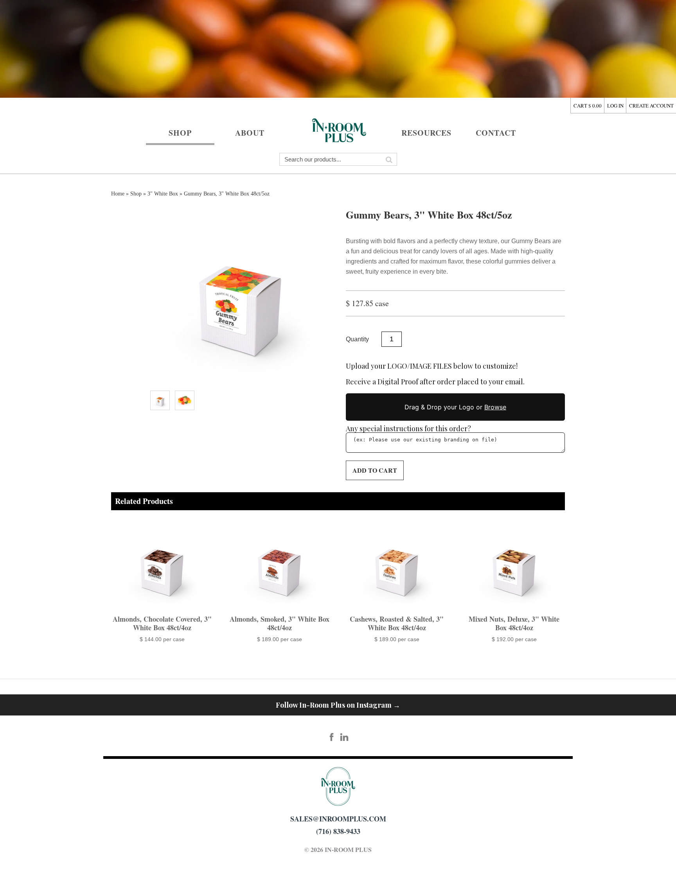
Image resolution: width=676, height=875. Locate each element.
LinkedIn (345, 737)
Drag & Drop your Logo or (455, 407)
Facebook (332, 737)
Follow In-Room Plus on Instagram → (338, 705)
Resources (426, 132)
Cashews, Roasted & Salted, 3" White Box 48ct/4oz (397, 623)
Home (338, 129)
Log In (615, 105)
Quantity (357, 339)
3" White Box (162, 194)
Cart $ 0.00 (588, 105)
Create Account (651, 105)
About (249, 132)
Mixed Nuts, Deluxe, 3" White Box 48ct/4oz (514, 623)
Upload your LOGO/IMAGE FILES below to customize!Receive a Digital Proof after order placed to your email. (435, 374)
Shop (180, 132)
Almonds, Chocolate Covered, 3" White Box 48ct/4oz (162, 623)
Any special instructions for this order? (408, 428)
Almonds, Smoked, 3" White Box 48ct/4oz (279, 623)
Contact (496, 132)
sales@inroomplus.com (338, 819)
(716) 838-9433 (338, 831)
